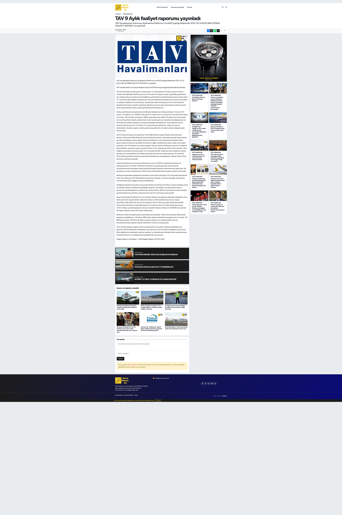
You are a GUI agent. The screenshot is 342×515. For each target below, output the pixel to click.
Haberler (118, 14)
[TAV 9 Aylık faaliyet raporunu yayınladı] (152, 56)
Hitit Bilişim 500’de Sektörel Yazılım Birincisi (198, 99)
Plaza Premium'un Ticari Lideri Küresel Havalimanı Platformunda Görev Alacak (218, 208)
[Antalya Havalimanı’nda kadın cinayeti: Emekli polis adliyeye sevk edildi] (128, 297)
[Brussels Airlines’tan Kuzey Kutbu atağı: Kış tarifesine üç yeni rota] (176, 319)
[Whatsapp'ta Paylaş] (214, 30)
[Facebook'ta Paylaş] (208, 30)
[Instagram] (208, 383)
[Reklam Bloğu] (209, 58)
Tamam (158, 400)
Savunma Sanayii (177, 7)
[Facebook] (202, 383)
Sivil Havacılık (162, 7)
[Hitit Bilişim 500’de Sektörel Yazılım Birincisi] (199, 88)
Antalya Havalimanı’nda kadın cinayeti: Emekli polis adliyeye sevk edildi (127, 307)
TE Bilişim (224, 396)
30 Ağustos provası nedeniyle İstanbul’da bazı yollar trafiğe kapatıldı (175, 307)
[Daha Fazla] (218, 30)
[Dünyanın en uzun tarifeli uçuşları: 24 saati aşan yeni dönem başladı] (199, 145)
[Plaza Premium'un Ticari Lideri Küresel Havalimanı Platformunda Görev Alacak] (218, 195)
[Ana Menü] (226, 7)
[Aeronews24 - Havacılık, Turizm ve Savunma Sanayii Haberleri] (122, 7)
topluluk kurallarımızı (133, 364)
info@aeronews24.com (162, 378)
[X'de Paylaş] (211, 30)
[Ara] (223, 7)
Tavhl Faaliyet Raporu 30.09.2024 (151, 239)
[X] (205, 383)
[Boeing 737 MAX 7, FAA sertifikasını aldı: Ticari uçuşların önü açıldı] (218, 117)
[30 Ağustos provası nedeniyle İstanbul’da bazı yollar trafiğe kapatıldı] (176, 297)
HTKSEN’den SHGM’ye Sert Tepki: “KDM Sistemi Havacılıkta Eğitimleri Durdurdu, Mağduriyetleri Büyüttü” (199, 132)
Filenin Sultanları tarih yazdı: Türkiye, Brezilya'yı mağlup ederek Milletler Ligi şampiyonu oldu (199, 208)
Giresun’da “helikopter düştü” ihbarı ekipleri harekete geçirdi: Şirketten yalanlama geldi (151, 328)
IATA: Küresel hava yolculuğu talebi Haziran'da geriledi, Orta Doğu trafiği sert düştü (217, 158)
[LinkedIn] (211, 383)
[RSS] (215, 383)
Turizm (189, 7)
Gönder (120, 359)
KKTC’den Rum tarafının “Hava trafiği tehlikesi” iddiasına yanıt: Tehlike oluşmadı (151, 307)
